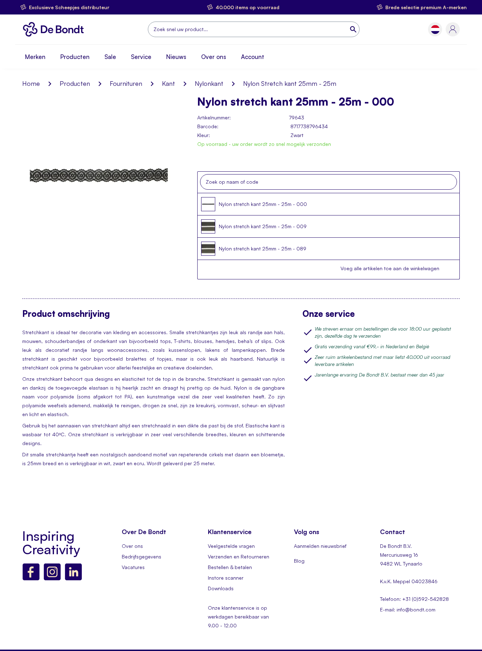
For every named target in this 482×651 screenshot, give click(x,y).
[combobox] (254, 29)
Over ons (213, 56)
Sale (110, 56)
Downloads (221, 588)
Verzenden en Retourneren (238, 557)
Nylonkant (209, 83)
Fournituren (126, 83)
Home (31, 83)
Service (141, 56)
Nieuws (176, 56)
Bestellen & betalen (230, 567)
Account (252, 56)
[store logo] (55, 29)
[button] (435, 29)
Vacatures (133, 567)
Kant (168, 83)
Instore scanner (225, 578)
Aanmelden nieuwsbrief (320, 546)
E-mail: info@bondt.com (407, 609)
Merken (35, 56)
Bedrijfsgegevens (141, 557)
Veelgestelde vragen (231, 546)
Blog (299, 561)
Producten (75, 56)
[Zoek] (354, 29)
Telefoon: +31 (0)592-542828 (414, 599)
